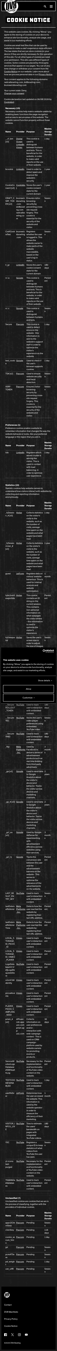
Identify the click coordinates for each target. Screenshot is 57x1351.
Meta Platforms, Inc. (20, 749)
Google (19, 277)
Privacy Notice (45, 74)
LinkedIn (20, 144)
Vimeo (19, 147)
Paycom (20, 324)
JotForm (20, 573)
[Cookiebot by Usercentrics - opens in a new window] (42, 651)
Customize (28, 697)
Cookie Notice (10, 71)
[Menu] (51, 6)
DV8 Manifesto (11, 1311)
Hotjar (19, 512)
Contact (8, 1304)
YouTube (20, 704)
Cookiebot (9, 102)
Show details (44, 680)
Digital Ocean (19, 140)
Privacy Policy (11, 1318)
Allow (28, 688)
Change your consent (14, 93)
